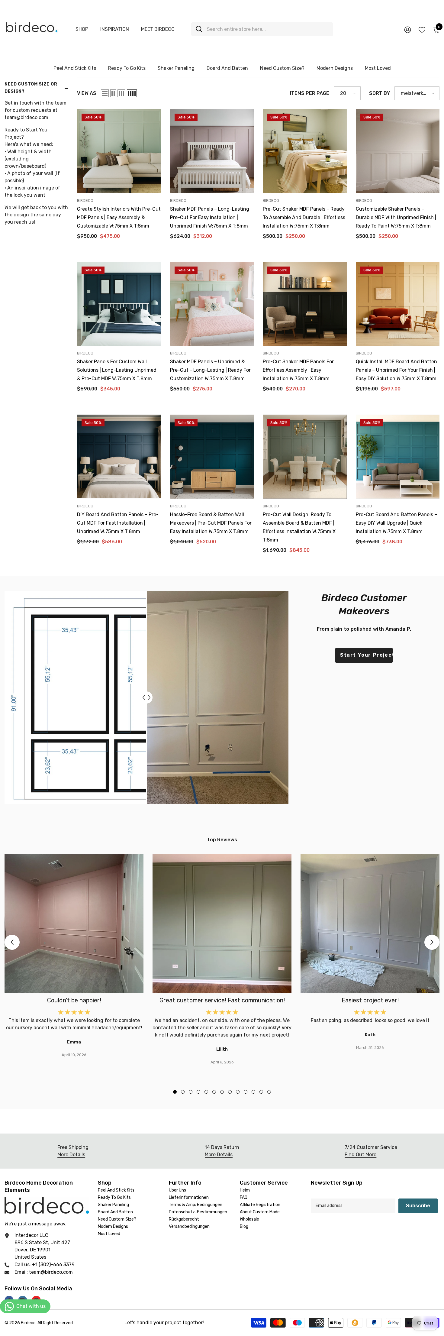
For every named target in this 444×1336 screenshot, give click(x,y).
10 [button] (245, 1092)
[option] (74, 956)
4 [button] (198, 1092)
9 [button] (238, 1092)
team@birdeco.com (26, 117)
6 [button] (214, 1092)
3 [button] (190, 1092)
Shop (82, 29)
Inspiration (114, 29)
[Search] (262, 29)
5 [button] (206, 1092)
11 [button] (253, 1092)
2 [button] (183, 1092)
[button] (105, 93)
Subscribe (418, 1205)
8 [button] (230, 1092)
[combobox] (267, 29)
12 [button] (261, 1092)
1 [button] (175, 1092)
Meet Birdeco (158, 29)
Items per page (309, 93)
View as (86, 93)
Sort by (379, 93)
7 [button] (222, 1092)
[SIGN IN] (407, 29)
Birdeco (85, 200)
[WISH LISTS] (422, 29)
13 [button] (269, 1092)
